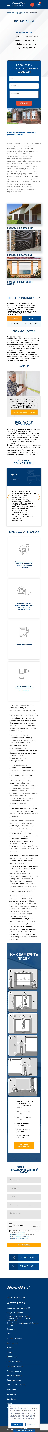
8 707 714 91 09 (16, 1303)
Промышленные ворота (16, 1385)
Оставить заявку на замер (24, 412)
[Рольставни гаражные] (24, 240)
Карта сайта (12, 1320)
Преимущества (19, 133)
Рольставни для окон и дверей (20, 283)
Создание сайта (13, 1429)
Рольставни (11, 1389)
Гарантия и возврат (14, 1361)
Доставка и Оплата (14, 1338)
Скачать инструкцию (24, 1146)
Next (39, 497)
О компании (11, 1329)
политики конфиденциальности (19, 1233)
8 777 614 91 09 (18, 6)
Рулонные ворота (14, 1371)
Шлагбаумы (11, 1399)
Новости (10, 1347)
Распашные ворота (14, 1375)
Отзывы (20, 135)
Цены (9, 133)
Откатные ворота (14, 1380)
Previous (8, 497)
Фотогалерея (12, 1357)
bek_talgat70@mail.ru (15, 1313)
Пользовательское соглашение (19, 1318)
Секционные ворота (15, 1366)
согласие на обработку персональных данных (19, 1237)
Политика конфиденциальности (19, 1316)
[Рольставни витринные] (24, 214)
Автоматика (11, 1394)
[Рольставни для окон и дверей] (24, 267)
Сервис (10, 1352)
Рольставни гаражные (19, 255)
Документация (12, 1343)
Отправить (24, 103)
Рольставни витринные (20, 228)
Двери (9, 1403)
